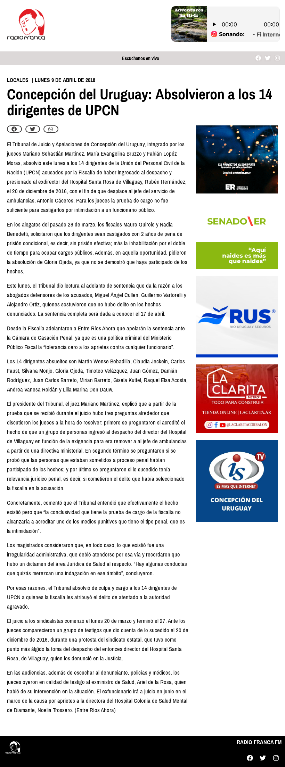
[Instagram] (277, 58)
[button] (14, 129)
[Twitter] (267, 58)
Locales (17, 80)
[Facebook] (258, 58)
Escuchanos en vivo (140, 58)
